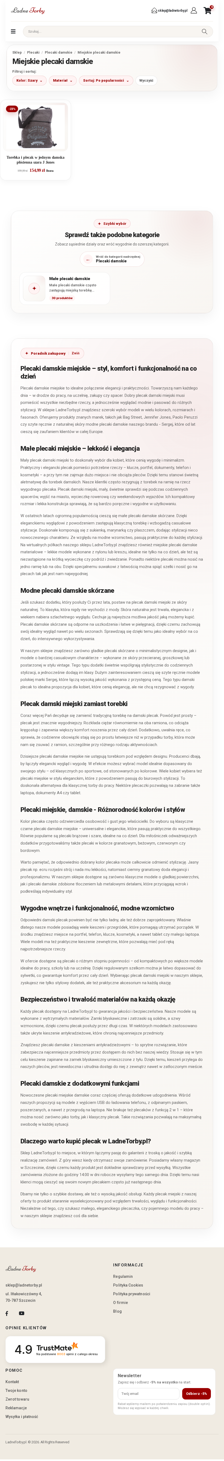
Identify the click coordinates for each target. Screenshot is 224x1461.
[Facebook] (6, 1313)
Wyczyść (146, 80)
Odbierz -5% (196, 1394)
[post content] (35, 127)
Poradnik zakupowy (48, 353)
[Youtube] (21, 1313)
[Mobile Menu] (13, 31)
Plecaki (33, 52)
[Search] (204, 31)
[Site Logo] (28, 10)
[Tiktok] (36, 1313)
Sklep (17, 52)
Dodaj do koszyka (40, 145)
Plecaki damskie (58, 52)
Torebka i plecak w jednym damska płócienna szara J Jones (35, 159)
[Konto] (194, 10)
